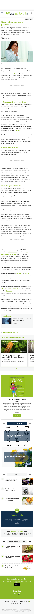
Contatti (14, 601)
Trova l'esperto (24, 601)
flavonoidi (9, 291)
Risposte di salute (16, 603)
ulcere (18, 130)
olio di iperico (12, 252)
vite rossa (4, 289)
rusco (10, 289)
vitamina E (19, 273)
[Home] (17, 14)
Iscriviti (17, 584)
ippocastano (16, 289)
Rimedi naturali (7, 332)
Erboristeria (15, 332)
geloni (16, 73)
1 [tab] (16, 368)
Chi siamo (6, 601)
